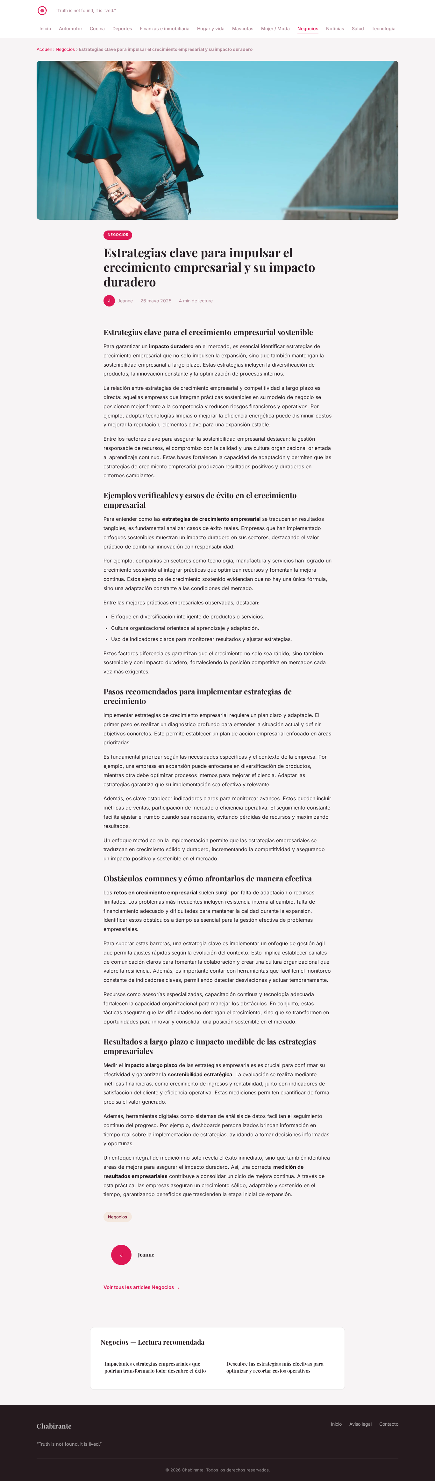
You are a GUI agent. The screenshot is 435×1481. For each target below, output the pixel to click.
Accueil (44, 49)
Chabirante (54, 1425)
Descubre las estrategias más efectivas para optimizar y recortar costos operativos (275, 1367)
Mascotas (242, 28)
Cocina (97, 28)
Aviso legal (360, 1424)
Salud (358, 28)
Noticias (335, 28)
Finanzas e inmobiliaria (164, 28)
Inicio (45, 28)
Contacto (388, 1424)
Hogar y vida (211, 28)
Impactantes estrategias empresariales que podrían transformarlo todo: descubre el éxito (155, 1367)
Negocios (307, 28)
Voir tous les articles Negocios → (141, 1287)
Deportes (122, 28)
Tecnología (384, 28)
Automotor (70, 28)
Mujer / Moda (275, 28)
